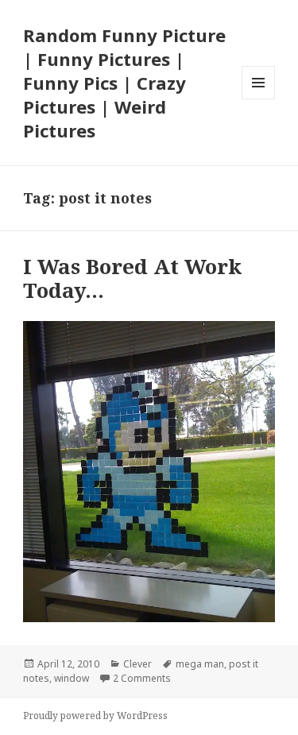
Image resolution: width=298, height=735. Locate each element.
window (71, 678)
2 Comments (142, 678)
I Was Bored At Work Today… (132, 278)
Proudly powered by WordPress (95, 715)
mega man (200, 664)
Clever (137, 664)
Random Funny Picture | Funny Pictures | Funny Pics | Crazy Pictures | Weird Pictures (124, 82)
